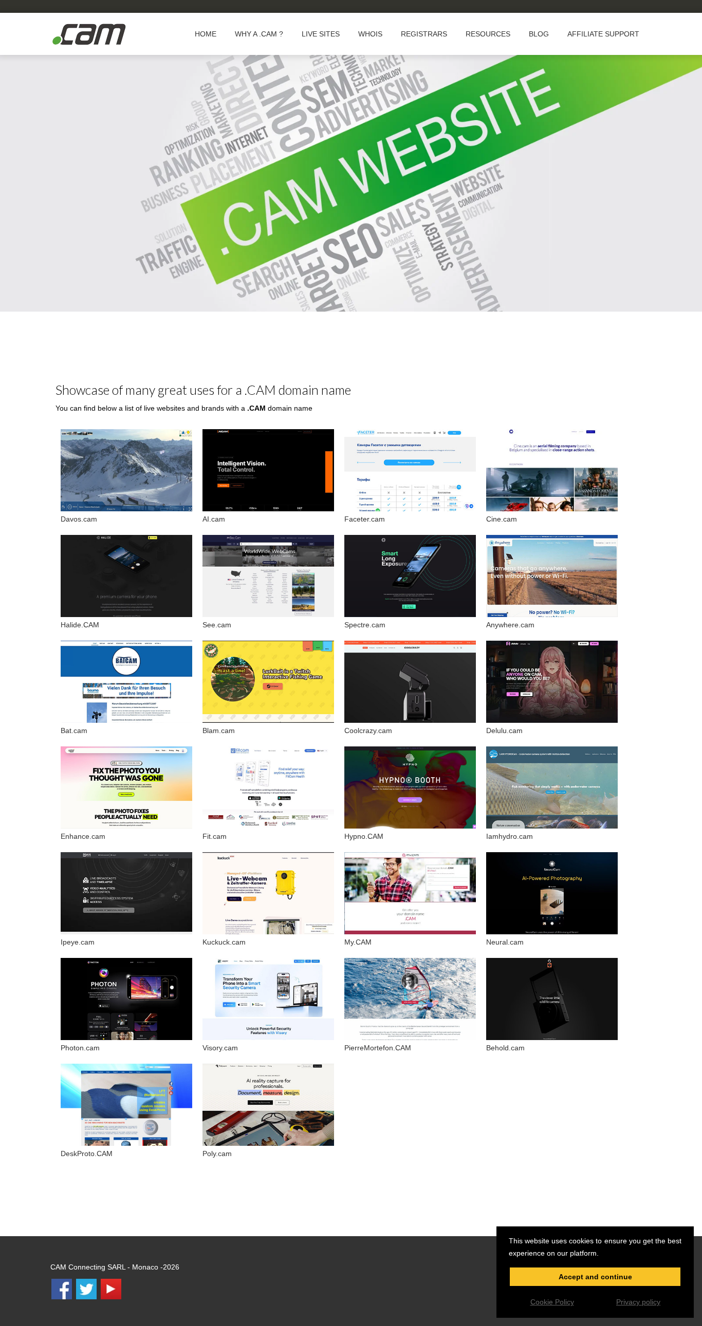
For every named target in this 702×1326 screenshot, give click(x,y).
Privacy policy (638, 1302)
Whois (370, 34)
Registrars (424, 34)
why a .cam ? (259, 34)
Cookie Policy (552, 1302)
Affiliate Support (603, 34)
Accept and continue (595, 1277)
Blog (539, 34)
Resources (488, 34)
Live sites (321, 34)
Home (205, 34)
